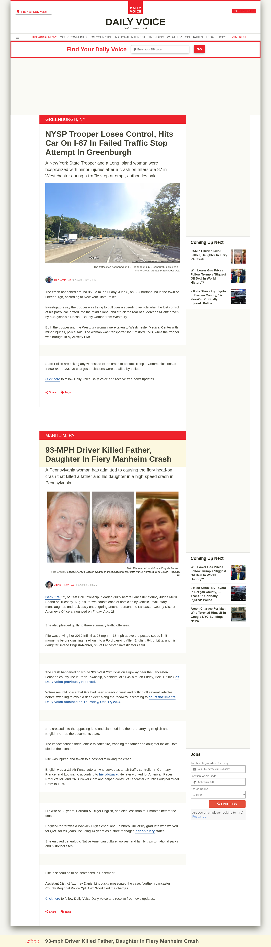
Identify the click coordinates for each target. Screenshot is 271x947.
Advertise (239, 37)
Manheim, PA (59, 435)
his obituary (108, 774)
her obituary (145, 831)
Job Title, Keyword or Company (209, 763)
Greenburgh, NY (65, 119)
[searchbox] (36, 11)
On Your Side (101, 37)
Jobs (222, 37)
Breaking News (44, 37)
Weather (174, 37)
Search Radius (200, 788)
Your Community (74, 37)
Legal (211, 37)
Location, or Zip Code (203, 776)
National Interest (130, 37)
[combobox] (33, 12)
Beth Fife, (52, 597)
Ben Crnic (60, 279)
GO (199, 49)
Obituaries (194, 37)
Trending (156, 37)
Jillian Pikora (61, 584)
